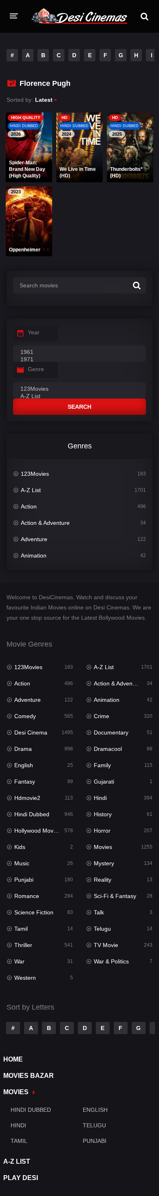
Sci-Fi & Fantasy (115, 896)
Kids (19, 847)
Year (34, 332)
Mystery (104, 863)
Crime (101, 716)
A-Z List (31, 490)
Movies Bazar (28, 1075)
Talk (99, 912)
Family (102, 765)
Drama (23, 749)
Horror (102, 830)
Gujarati (104, 781)
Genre (36, 369)
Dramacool (108, 749)
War (19, 961)
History (103, 814)
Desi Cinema (30, 732)
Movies (103, 847)
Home (13, 1059)
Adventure (34, 539)
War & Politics (111, 961)
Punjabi (23, 879)
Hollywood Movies (37, 830)
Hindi (100, 798)
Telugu (102, 928)
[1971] (79, 359)
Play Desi (20, 1177)
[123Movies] (79, 389)
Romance (26, 896)
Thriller (23, 945)
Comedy (25, 716)
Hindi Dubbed (31, 814)
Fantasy (24, 781)
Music (21, 863)
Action (29, 506)
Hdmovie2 (27, 798)
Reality (102, 879)
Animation (33, 555)
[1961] (79, 352)
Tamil (21, 928)
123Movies (35, 473)
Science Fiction (33, 912)
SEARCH (79, 406)
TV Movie (106, 945)
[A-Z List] (79, 396)
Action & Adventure (45, 523)
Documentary (111, 732)
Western (25, 977)
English (23, 765)
